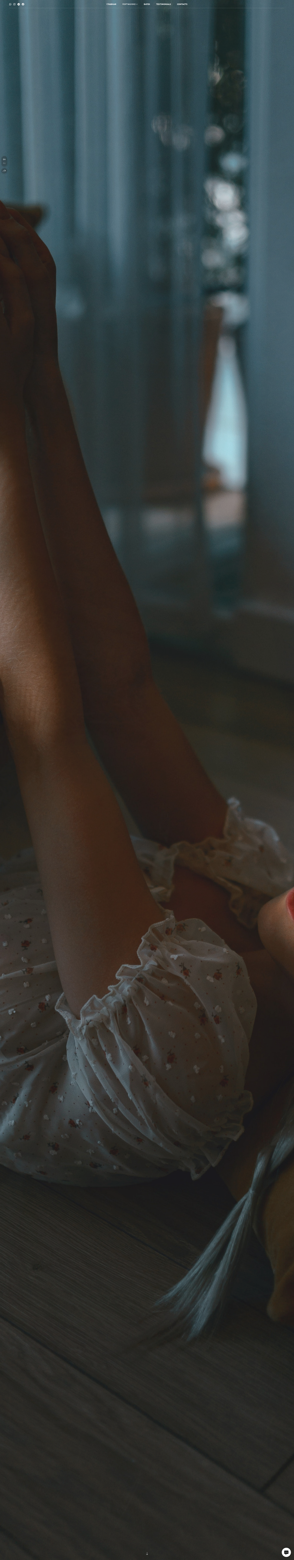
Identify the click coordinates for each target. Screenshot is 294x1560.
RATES (147, 4)
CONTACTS (182, 4)
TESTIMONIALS (163, 4)
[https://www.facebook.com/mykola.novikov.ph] (23, 4)
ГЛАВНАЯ (111, 4)
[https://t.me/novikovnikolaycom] (18, 4)
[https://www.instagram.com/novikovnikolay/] (14, 4)
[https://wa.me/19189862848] (10, 4)
